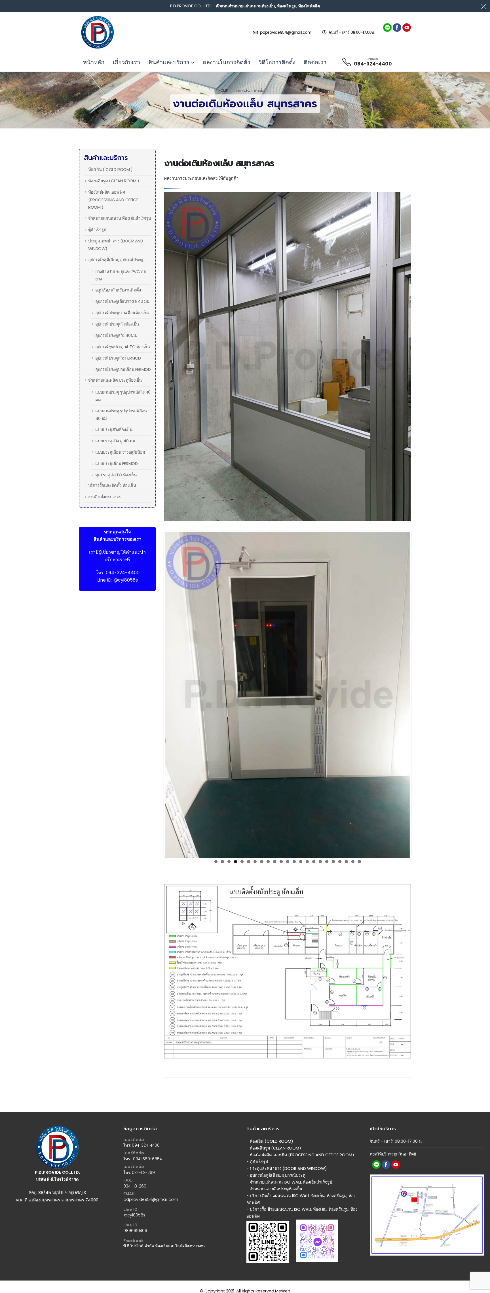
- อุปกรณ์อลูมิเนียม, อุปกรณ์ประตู (276, 1159)
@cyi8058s (125, 580)
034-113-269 (143, 1156)
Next (418, 622)
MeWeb (282, 1275)
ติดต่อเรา (315, 62)
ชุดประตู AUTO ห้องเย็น (116, 475)
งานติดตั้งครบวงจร (104, 497)
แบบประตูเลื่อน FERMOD (116, 463)
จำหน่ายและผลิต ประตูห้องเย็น (115, 380)
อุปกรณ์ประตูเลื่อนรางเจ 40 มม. (122, 301)
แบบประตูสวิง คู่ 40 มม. (115, 441)
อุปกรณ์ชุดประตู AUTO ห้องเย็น (122, 347)
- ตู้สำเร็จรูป (257, 1146)
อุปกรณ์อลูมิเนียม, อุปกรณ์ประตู (115, 260)
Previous (156, 622)
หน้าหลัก (93, 62)
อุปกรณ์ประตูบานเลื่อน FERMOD (123, 369)
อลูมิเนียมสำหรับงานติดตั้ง (118, 290)
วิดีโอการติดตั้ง (277, 62)
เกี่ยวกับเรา (126, 62)
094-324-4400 (123, 572)
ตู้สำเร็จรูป (97, 230)
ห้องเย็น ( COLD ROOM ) (110, 169)
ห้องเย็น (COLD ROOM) (271, 1125)
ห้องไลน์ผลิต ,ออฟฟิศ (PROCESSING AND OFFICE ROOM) (302, 1139)
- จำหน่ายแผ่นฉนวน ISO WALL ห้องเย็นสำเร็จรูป (289, 1166)
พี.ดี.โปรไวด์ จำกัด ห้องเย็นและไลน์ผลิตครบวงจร (164, 1230)
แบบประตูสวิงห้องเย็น (113, 429)
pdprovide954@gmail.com (150, 1183)
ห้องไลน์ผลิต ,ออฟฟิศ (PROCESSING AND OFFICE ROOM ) (113, 199)
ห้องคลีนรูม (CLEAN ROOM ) (113, 181)
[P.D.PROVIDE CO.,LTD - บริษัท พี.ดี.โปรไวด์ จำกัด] (97, 32)
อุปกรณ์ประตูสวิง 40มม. (116, 335)
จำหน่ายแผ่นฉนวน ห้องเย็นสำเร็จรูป (119, 218)
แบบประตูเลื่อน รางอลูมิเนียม (120, 452)
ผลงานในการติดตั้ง (226, 62)
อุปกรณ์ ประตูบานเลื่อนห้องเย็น (122, 313)
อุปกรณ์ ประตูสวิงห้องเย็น (117, 324)
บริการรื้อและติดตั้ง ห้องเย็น (112, 485)
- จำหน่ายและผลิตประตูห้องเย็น (274, 1173)
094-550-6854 (147, 1143)
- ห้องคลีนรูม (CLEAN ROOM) (273, 1132)
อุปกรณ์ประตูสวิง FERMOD (118, 358)
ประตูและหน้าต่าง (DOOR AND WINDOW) (288, 1152)
